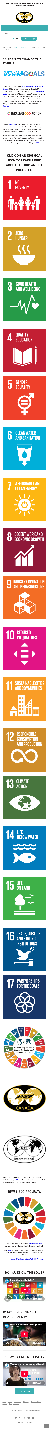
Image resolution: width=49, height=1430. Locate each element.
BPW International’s (37, 1243)
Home (15, 47)
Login (17, 1180)
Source (6, 106)
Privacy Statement (14, 1404)
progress (12, 124)
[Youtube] (29, 1418)
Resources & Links (36, 1402)
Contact (5, 1404)
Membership (17, 1402)
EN (13, 39)
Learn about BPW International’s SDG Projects (24, 1259)
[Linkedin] (33, 1418)
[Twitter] (16, 1418)
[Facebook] (20, 1418)
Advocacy (23, 47)
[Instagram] (24, 1418)
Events (10, 1402)
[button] (24, 28)
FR (17, 39)
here (9, 1250)
